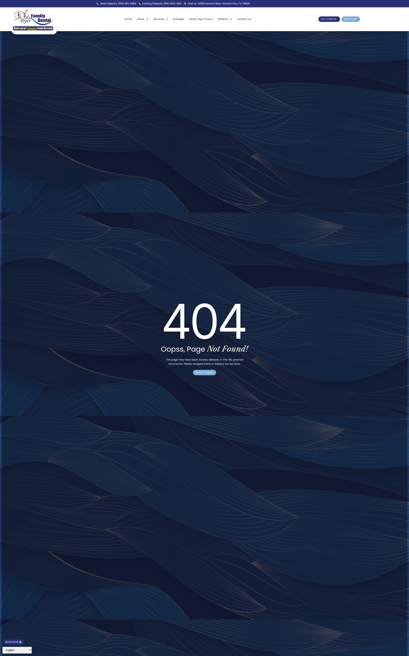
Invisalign (178, 19)
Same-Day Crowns (201, 19)
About (140, 19)
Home (128, 19)
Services (158, 19)
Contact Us (244, 19)
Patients (223, 19)
